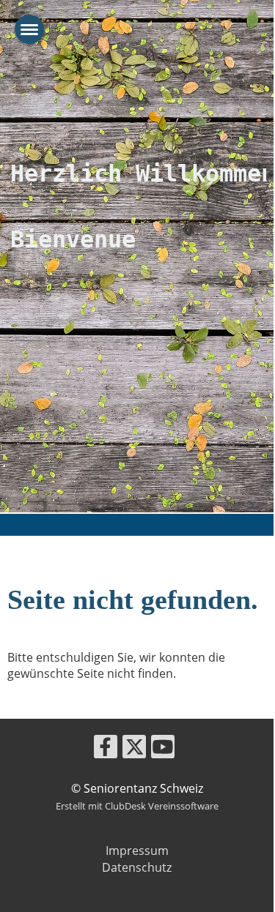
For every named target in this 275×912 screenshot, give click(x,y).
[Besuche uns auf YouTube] (163, 749)
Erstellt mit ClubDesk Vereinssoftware (137, 805)
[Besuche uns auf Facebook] (105, 749)
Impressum (137, 850)
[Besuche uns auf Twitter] (134, 749)
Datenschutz (137, 867)
